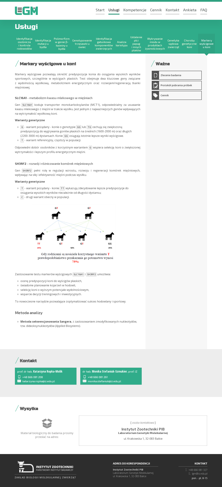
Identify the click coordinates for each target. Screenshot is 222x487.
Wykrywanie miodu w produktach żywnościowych (155, 43)
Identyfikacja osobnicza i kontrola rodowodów (24, 43)
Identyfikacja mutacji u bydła (43, 44)
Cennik (156, 9)
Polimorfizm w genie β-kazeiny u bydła (62, 43)
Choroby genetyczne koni (189, 44)
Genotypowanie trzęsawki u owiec (82, 44)
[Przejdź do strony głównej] (26, 11)
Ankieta (190, 9)
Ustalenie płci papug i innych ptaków (136, 43)
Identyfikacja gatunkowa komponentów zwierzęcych (104, 43)
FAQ (203, 9)
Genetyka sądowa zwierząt (173, 44)
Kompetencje (134, 9)
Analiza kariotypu (121, 43)
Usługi (113, 9)
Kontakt (172, 9)
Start (100, 9)
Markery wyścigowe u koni (206, 44)
